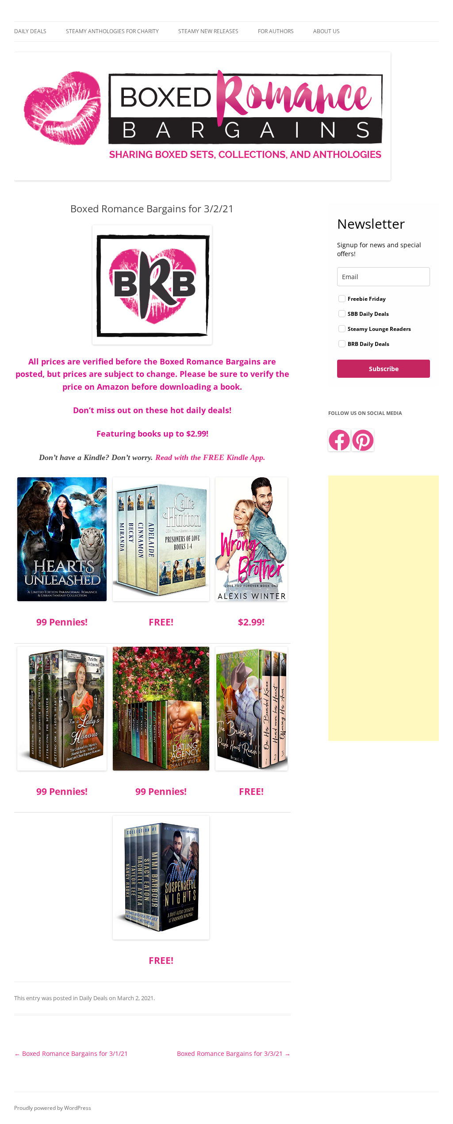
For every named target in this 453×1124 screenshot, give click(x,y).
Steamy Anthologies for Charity (112, 31)
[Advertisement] (383, 608)
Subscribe (384, 368)
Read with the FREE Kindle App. (210, 457)
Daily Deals (30, 31)
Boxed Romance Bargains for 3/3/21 (234, 1053)
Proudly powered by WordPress (52, 1108)
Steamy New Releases (208, 31)
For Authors (276, 31)
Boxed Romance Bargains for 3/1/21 (71, 1053)
